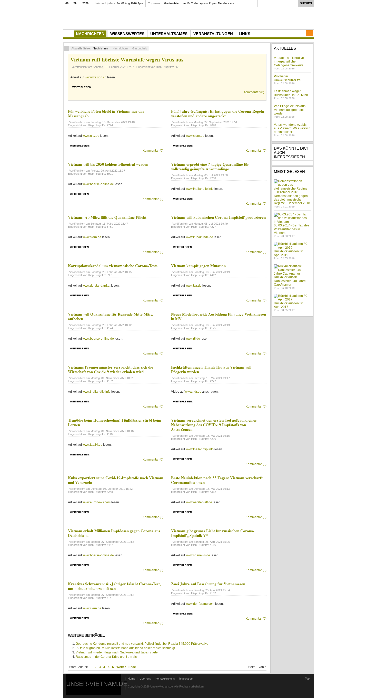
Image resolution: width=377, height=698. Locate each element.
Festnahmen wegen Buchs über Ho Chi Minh (291, 93)
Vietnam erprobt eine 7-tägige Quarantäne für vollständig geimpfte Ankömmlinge (210, 166)
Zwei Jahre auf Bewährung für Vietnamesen (208, 584)
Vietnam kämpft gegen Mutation (198, 265)
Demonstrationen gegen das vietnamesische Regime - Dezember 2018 (292, 199)
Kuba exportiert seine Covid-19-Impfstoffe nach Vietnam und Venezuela (115, 480)
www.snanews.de (198, 555)
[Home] (68, 33)
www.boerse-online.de (98, 184)
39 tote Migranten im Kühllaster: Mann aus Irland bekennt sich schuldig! (125, 648)
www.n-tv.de (91, 136)
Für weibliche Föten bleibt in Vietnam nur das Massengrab (106, 113)
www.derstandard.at (96, 285)
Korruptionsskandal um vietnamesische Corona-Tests (112, 265)
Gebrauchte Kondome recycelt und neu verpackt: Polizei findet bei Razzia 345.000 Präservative (142, 643)
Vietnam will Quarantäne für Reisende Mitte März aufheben (110, 316)
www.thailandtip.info (200, 189)
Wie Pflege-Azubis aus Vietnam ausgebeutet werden (289, 109)
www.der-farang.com (200, 604)
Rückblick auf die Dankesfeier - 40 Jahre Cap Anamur (290, 280)
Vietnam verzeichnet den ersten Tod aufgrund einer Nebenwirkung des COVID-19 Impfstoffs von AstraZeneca (214, 424)
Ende (132, 667)
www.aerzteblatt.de (199, 502)
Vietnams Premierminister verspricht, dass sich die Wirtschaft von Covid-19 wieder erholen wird (110, 369)
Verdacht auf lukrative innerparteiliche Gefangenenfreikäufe (289, 61)
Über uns (145, 678)
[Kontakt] (309, 33)
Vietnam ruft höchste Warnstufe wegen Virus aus (126, 59)
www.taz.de (194, 285)
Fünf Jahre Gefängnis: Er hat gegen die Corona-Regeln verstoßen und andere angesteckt (217, 113)
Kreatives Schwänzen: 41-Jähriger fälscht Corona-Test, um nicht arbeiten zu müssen (114, 586)
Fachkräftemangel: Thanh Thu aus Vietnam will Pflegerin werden (211, 369)
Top (307, 678)
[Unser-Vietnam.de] (111, 17)
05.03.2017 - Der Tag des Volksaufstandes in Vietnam (291, 229)
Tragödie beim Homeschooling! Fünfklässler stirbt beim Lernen (114, 422)
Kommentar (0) (253, 92)
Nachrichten (100, 48)
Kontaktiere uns (165, 678)
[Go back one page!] (66, 48)
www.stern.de (195, 136)
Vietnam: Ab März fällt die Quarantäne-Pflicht (107, 217)
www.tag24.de (92, 444)
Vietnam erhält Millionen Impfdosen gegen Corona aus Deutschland (114, 533)
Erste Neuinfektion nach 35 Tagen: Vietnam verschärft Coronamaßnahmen (217, 480)
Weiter (121, 667)
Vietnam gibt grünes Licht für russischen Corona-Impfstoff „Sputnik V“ (212, 533)
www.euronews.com (97, 502)
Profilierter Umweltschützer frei (287, 78)
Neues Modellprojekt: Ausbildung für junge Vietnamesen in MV (218, 316)
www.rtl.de (193, 338)
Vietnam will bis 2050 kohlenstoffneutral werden (108, 164)
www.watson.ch (95, 77)
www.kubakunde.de (199, 237)
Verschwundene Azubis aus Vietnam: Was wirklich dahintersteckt (292, 128)
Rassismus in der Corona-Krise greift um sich (107, 657)
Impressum (186, 678)
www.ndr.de (193, 391)
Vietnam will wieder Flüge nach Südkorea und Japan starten (118, 652)
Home (131, 678)
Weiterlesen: (82, 87)
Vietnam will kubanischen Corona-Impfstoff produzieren (218, 217)
